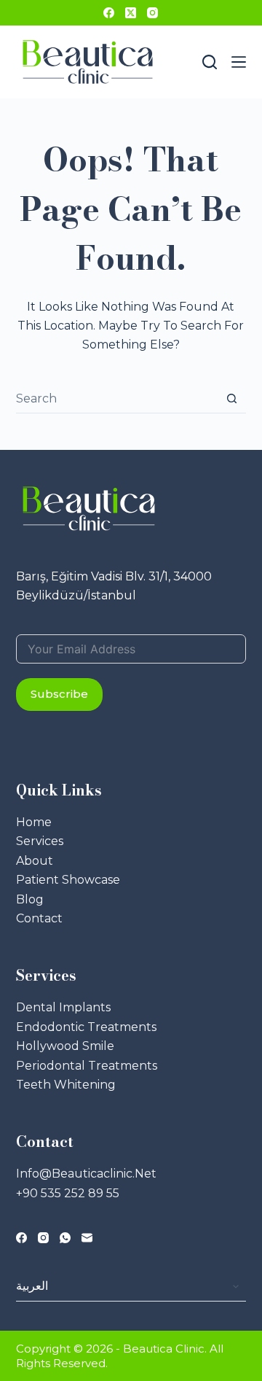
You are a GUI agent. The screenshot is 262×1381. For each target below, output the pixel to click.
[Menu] (238, 62)
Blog (30, 899)
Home (34, 822)
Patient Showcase (68, 880)
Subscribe (59, 694)
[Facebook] (108, 12)
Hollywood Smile (65, 1046)
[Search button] (232, 398)
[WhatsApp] (65, 1237)
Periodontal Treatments (86, 1066)
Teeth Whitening (66, 1085)
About (34, 861)
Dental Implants (63, 1007)
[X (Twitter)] (130, 12)
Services (39, 841)
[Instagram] (152, 12)
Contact (39, 918)
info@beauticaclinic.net (86, 1173)
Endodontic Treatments (86, 1027)
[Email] (87, 1237)
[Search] (209, 62)
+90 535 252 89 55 (67, 1193)
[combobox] (117, 398)
